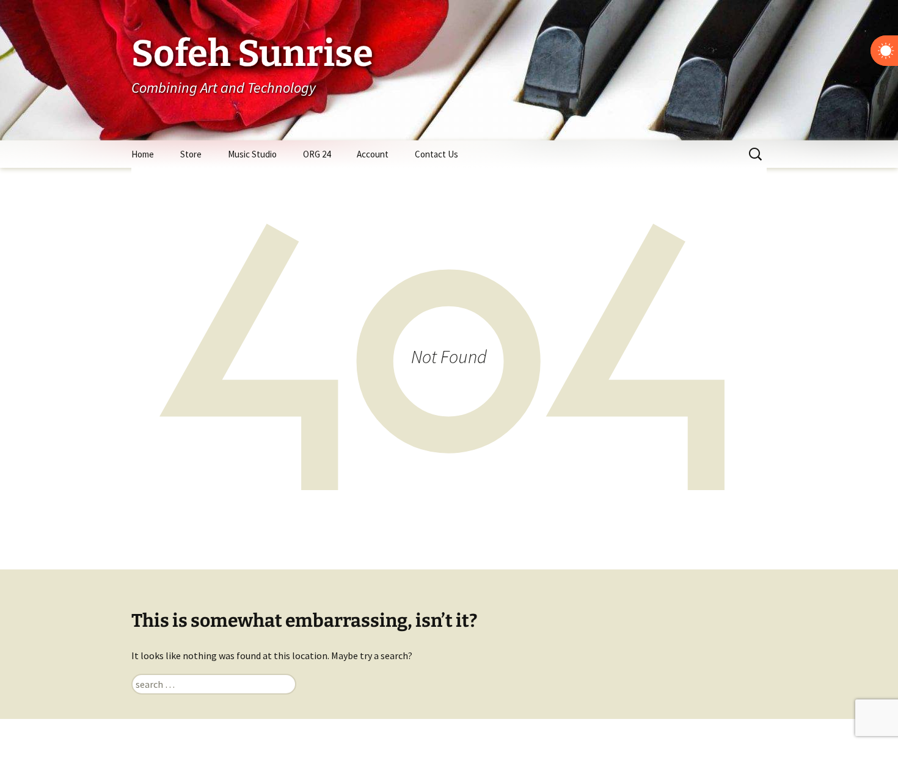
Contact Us (436, 154)
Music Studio (252, 154)
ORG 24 (316, 154)
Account (373, 154)
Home (142, 154)
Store (191, 154)
